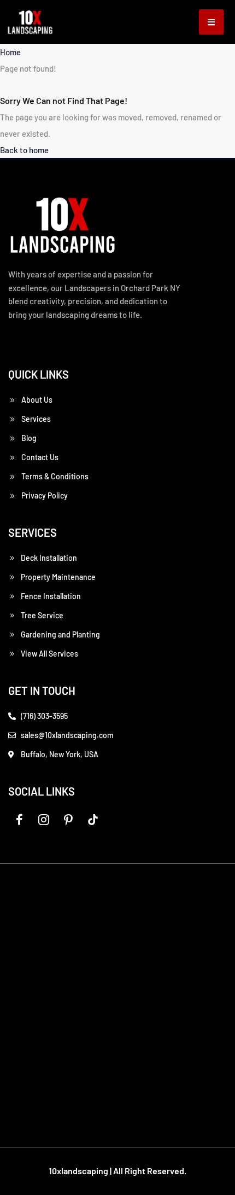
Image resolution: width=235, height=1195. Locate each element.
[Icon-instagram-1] (44, 820)
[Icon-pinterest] (68, 820)
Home (10, 52)
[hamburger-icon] (211, 21)
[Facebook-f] (19, 820)
